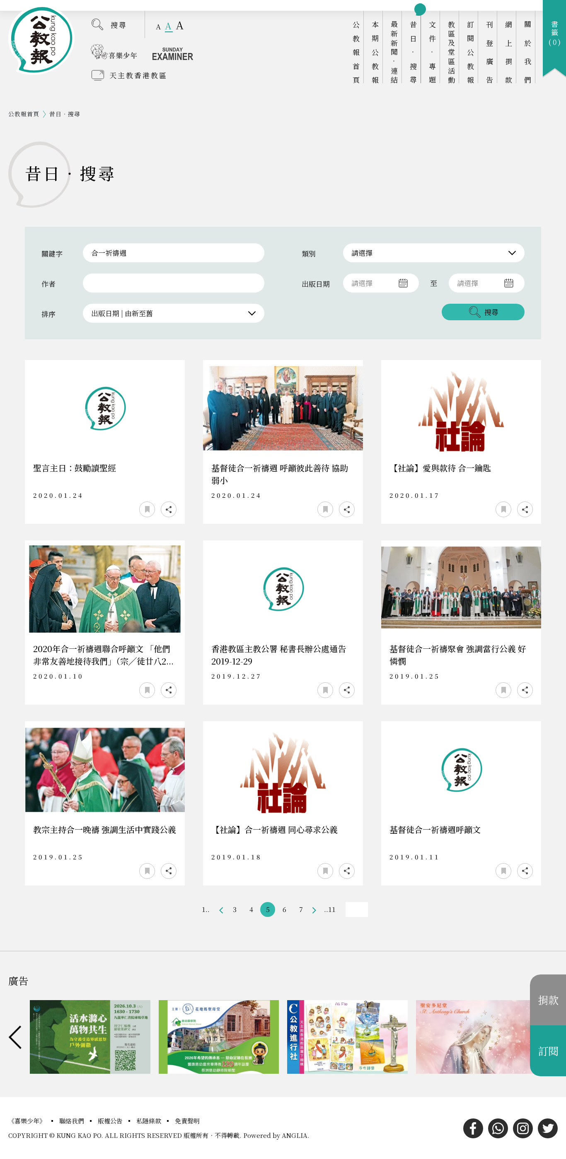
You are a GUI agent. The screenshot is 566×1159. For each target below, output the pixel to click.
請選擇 (361, 252)
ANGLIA (294, 1135)
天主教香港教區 (138, 75)
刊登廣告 (489, 52)
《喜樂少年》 (27, 1120)
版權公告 (111, 1120)
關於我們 (527, 52)
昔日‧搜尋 (413, 52)
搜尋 (119, 24)
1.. (206, 909)
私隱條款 (149, 1120)
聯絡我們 (72, 1120)
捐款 (548, 999)
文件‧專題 (432, 52)
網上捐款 (508, 52)
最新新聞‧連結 (394, 52)
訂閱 (548, 1050)
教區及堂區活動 (451, 52)
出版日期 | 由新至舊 (122, 313)
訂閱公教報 (470, 52)
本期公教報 (375, 52)
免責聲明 (187, 1120)
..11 (330, 909)
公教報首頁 (356, 52)
